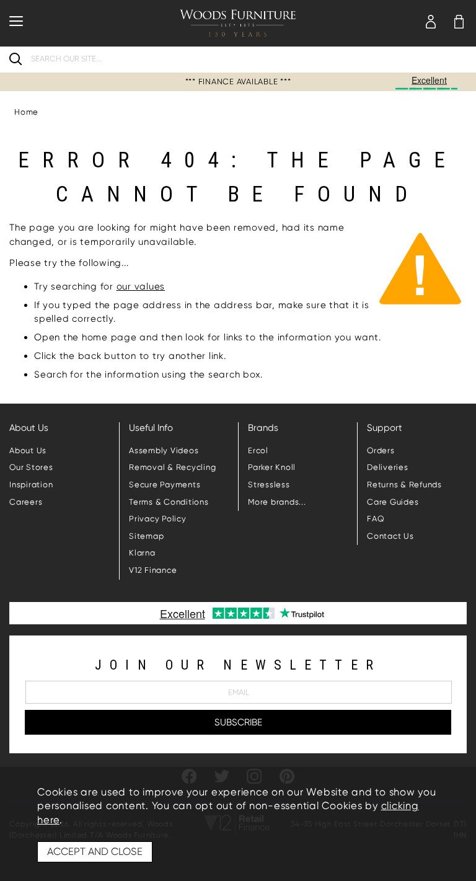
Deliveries (387, 467)
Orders (381, 450)
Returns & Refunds (404, 484)
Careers (25, 502)
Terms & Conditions (169, 502)
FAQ (375, 518)
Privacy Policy (158, 518)
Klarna (142, 552)
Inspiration (31, 484)
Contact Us (390, 536)
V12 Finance (153, 570)
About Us (27, 450)
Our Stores (31, 467)
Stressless (269, 484)
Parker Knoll (272, 467)
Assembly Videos (163, 450)
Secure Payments (164, 484)
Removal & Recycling (172, 467)
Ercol (258, 450)
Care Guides (392, 502)
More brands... (277, 502)
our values (141, 286)
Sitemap (146, 536)
